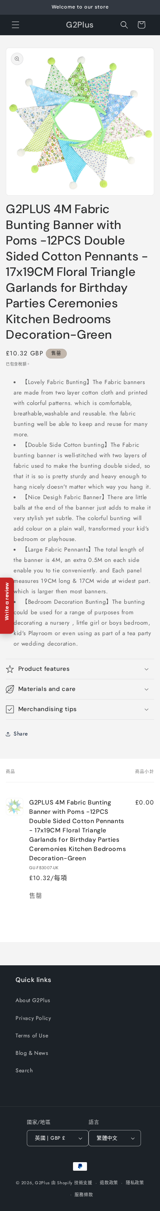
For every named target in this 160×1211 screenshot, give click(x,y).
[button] (15, 24)
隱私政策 (135, 1183)
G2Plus (42, 1183)
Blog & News (32, 1053)
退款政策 (109, 1183)
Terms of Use (32, 1035)
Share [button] (21, 733)
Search (24, 1070)
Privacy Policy (33, 1018)
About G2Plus (33, 1000)
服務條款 (84, 1195)
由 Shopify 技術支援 (71, 1183)
